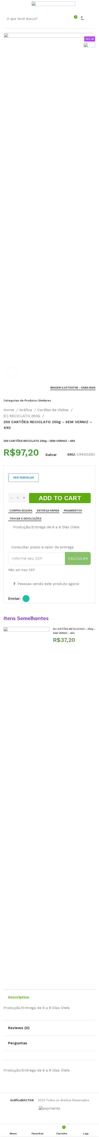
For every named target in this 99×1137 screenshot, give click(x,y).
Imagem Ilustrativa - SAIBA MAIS (73, 387)
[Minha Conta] (25, 5)
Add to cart (60, 498)
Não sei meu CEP (21, 570)
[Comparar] (10, 527)
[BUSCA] (61, 19)
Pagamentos (73, 510)
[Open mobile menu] (5, 5)
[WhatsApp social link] (26, 598)
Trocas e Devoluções (25, 518)
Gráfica (26, 410)
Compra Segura (20, 510)
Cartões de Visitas (53, 410)
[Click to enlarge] (11, 371)
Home (9, 410)
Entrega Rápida (48, 510)
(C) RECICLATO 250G (22, 416)
